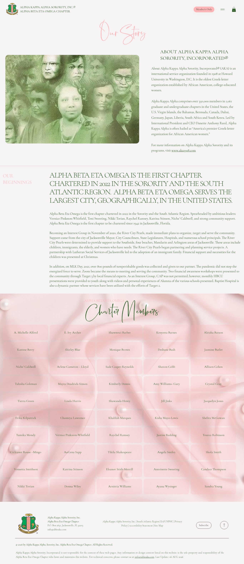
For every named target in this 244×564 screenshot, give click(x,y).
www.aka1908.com (183, 150)
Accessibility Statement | (141, 525)
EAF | (163, 521)
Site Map (158, 525)
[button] (234, 9)
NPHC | (170, 521)
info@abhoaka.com (144, 556)
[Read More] (224, 525)
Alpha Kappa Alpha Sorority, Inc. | (120, 521)
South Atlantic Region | (149, 521)
